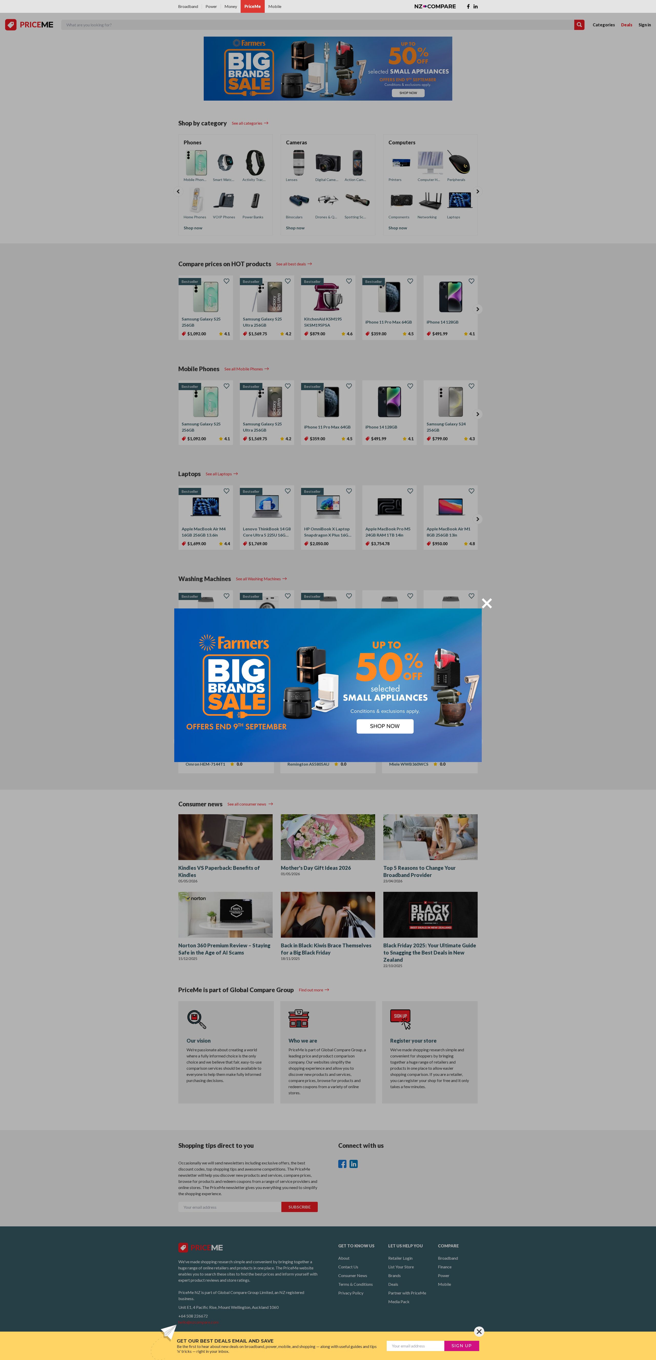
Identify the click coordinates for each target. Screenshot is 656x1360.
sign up (462, 1345)
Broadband (188, 6)
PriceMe (252, 6)
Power (211, 6)
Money (230, 6)
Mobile (274, 6)
